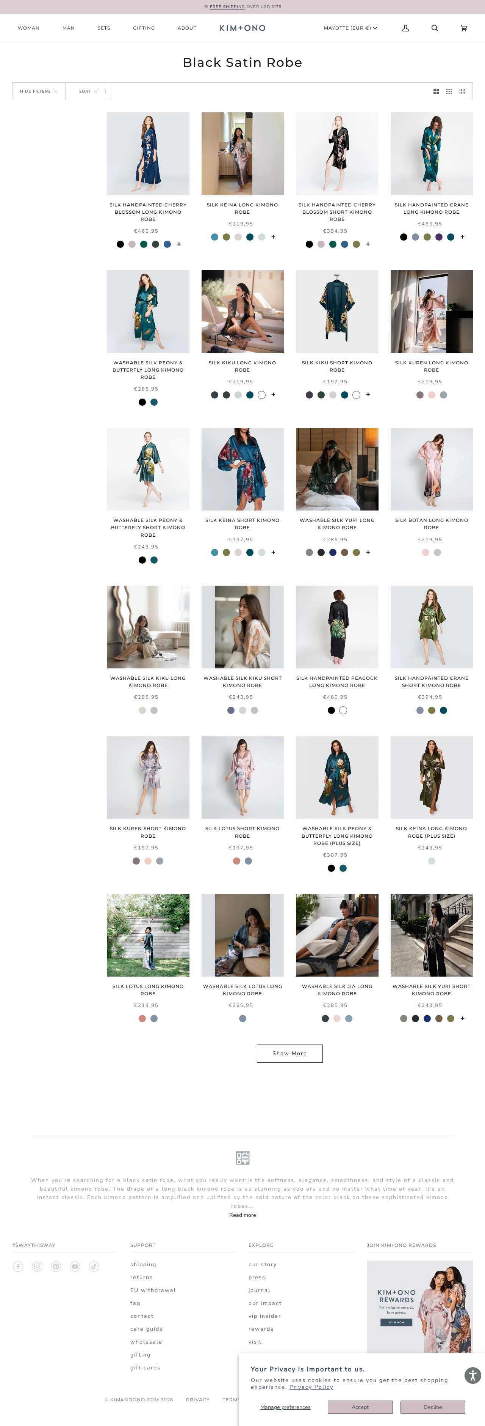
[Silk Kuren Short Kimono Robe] (148, 777)
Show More (289, 1053)
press (257, 1277)
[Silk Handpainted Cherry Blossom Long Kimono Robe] (148, 153)
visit (255, 1342)
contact (142, 1316)
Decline (433, 1407)
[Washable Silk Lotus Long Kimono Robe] (243, 935)
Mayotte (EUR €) (348, 28)
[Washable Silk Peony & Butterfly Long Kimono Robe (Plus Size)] (337, 777)
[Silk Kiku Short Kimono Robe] (337, 311)
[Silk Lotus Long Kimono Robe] (148, 935)
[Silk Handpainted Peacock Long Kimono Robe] (337, 627)
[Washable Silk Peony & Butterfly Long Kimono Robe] (148, 311)
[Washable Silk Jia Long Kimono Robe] (337, 935)
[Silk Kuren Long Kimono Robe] (432, 311)
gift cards (145, 1367)
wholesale (146, 1342)
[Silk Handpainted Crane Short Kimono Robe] (432, 627)
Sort (85, 91)
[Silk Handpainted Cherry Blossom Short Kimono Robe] (337, 153)
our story (263, 1264)
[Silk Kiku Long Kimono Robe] (243, 311)
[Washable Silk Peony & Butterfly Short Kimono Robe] (148, 469)
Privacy (198, 1399)
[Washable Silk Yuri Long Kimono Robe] (337, 469)
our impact (265, 1303)
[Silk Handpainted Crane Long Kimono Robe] (432, 153)
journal (260, 1290)
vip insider (265, 1316)
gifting (140, 1354)
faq (135, 1303)
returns (141, 1277)
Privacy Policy (311, 1387)
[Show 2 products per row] (436, 91)
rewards (261, 1329)
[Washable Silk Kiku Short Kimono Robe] (243, 627)
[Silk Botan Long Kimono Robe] (432, 469)
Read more (242, 1215)
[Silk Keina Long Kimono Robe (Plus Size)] (432, 777)
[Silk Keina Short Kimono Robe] (243, 469)
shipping (143, 1264)
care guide (146, 1329)
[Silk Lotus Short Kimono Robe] (243, 777)
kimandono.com (134, 1399)
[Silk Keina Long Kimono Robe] (243, 153)
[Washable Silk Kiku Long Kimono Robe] (148, 627)
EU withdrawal (153, 1290)
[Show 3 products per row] (449, 91)
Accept (360, 1407)
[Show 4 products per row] (464, 91)
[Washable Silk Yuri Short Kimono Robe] (432, 935)
